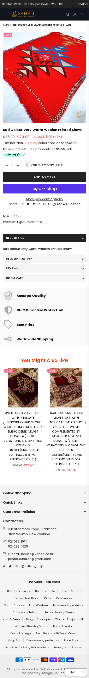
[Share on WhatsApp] (44, 204)
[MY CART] (82, 14)
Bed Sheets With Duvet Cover (56, 633)
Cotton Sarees (14, 605)
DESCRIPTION (15, 238)
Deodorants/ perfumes (42, 640)
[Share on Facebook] (23, 204)
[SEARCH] (67, 14)
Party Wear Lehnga (26, 612)
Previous (4, 423)
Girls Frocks (64, 598)
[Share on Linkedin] (39, 204)
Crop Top (14, 640)
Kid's (47, 598)
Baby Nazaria (62, 626)
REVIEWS (12, 268)
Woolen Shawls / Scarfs (31, 626)
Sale (8, 34)
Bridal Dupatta (45, 591)
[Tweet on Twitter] (28, 204)
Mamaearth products (68, 605)
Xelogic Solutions (54, 673)
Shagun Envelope (37, 619)
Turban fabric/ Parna (59, 612)
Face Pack (71, 640)
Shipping (30, 143)
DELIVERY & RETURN (19, 258)
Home (6, 25)
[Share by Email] (50, 204)
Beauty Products (18, 591)
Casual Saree (70, 591)
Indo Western (38, 605)
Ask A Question (68, 204)
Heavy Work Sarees (68, 647)
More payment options (44, 199)
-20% (9, 370)
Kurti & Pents (11, 619)
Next (85, 423)
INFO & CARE (14, 278)
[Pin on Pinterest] (33, 204)
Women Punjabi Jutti (69, 619)
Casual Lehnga (20, 633)
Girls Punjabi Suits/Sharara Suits (27, 647)
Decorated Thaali (27, 598)
